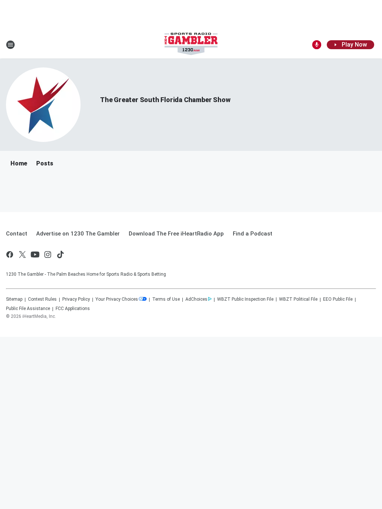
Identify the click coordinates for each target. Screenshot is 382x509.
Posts (44, 163)
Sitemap (14, 299)
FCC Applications (73, 308)
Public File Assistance (28, 308)
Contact (16, 233)
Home (18, 163)
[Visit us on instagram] (47, 254)
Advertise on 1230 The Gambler (78, 233)
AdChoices (196, 299)
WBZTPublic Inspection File (245, 299)
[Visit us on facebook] (9, 254)
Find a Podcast (252, 233)
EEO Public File (338, 299)
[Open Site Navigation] (10, 44)
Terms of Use (166, 299)
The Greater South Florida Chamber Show (165, 100)
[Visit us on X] (22, 254)
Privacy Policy (76, 299)
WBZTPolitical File (298, 299)
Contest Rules (42, 299)
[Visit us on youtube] (35, 254)
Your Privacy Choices (117, 299)
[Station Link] (191, 45)
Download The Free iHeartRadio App (176, 233)
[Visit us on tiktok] (60, 254)
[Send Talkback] (316, 44)
